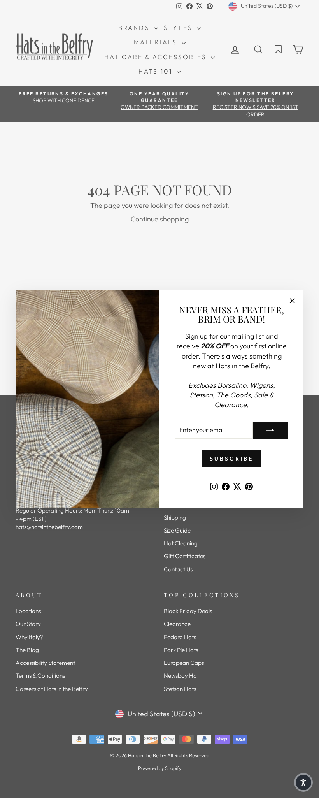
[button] (303, 782)
